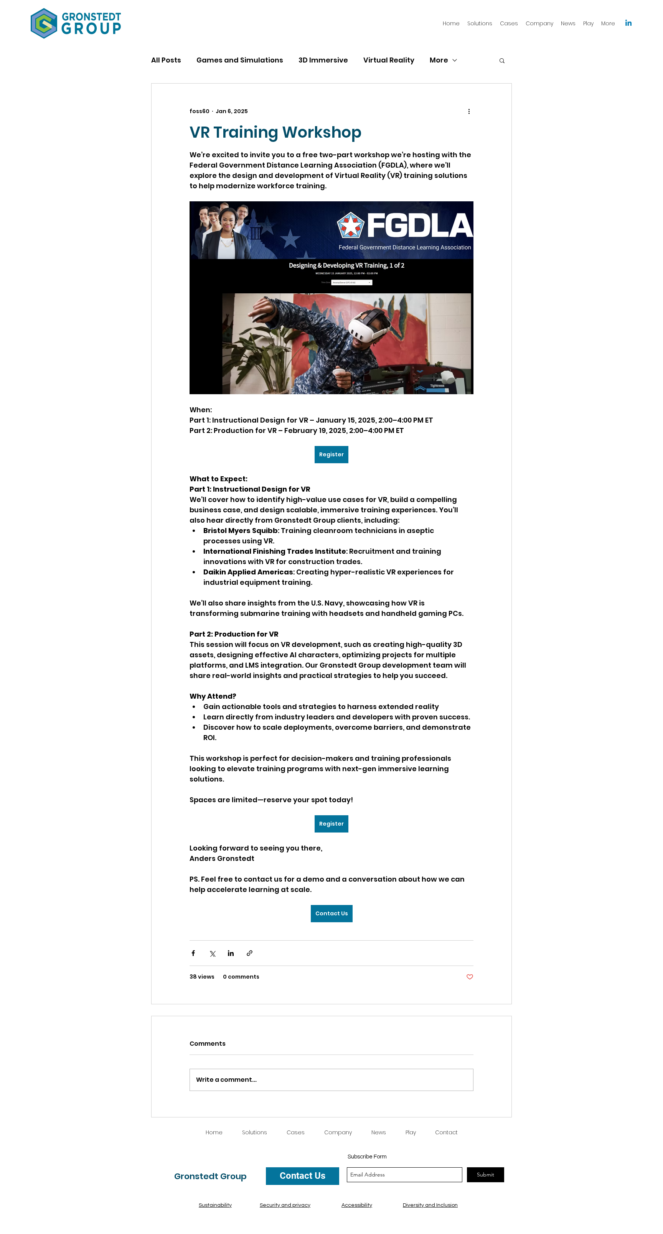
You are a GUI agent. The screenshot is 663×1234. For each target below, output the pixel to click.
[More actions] (468, 111)
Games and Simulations (239, 60)
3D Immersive (323, 60)
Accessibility (356, 1205)
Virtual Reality (388, 60)
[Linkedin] (628, 23)
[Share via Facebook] (193, 953)
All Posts (166, 60)
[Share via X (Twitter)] (212, 953)
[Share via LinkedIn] (230, 953)
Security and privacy (285, 1205)
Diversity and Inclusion (430, 1205)
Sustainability (215, 1205)
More (439, 60)
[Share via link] (249, 953)
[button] (502, 60)
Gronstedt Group (210, 1176)
